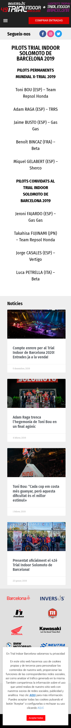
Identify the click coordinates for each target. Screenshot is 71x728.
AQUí (32, 695)
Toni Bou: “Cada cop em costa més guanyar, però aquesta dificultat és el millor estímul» (36, 493)
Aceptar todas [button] (36, 718)
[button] (5, 20)
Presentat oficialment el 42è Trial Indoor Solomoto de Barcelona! (35, 565)
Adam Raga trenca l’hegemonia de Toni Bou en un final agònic (35, 422)
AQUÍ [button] (41, 708)
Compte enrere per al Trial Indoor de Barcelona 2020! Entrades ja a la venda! (33, 352)
